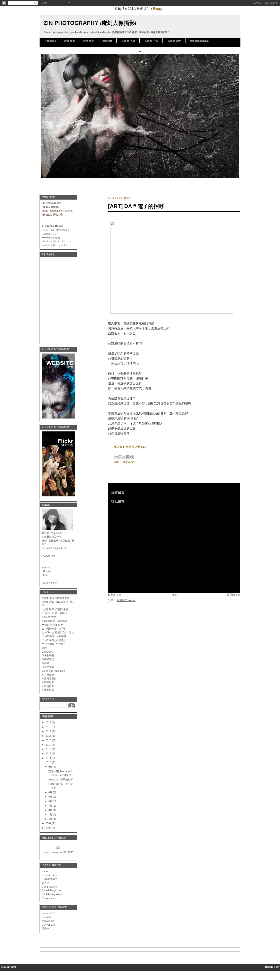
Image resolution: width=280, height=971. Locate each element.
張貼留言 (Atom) (126, 600)
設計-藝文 (88, 40)
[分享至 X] (124, 457)
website (46, 567)
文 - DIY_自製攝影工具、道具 (58, 632)
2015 (49, 740)
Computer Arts (50, 886)
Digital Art (47, 651)
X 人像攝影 (48, 674)
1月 (50, 818)
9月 (50, 766)
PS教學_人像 (128, 40)
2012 (49, 753)
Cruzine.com (49, 898)
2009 (49, 823)
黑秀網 (45, 928)
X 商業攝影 (48, 682)
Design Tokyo (49, 875)
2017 (49, 731)
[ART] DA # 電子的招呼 (60, 779)
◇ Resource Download (54, 621)
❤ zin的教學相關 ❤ (52, 624)
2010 (49, 762)
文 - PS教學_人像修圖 (54, 636)
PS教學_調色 (174, 40)
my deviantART (50, 582)
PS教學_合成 (151, 40)
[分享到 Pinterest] (132, 457)
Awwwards (48, 921)
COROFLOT (48, 924)
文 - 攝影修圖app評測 (53, 628)
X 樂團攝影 (48, 690)
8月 (50, 792)
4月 (50, 805)
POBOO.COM (49, 878)
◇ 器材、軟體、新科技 (54, 613)
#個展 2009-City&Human (55, 597)
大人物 (45, 882)
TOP (276, 967)
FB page (46, 571)
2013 (49, 749)
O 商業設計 (48, 659)
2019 (49, 722)
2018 (49, 727)
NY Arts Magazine (52, 894)
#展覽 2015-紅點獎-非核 (55, 609)
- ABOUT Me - (49, 555)
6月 (50, 796)
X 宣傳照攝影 (49, 678)
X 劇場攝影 (48, 686)
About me (50, 40)
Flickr (45, 575)
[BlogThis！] (120, 457)
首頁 (174, 594)
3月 (50, 810)
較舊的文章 (233, 594)
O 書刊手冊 (48, 655)
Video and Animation (53, 670)
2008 (49, 828)
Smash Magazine (51, 890)
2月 (50, 814)
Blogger (158, 8)
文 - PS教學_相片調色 (54, 644)
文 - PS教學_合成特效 (54, 640)
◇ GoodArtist (49, 617)
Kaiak (45, 871)
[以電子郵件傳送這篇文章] (116, 457)
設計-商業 (69, 40)
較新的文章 (114, 594)
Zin (8, 967)
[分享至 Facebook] (128, 457)
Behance (47, 917)
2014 (49, 744)
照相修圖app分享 (199, 40)
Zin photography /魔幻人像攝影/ (90, 23)
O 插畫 (45, 663)
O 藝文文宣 (48, 667)
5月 (50, 801)
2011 (49, 758)
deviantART (48, 913)
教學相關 (107, 40)
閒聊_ (45, 647)
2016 (49, 735)
